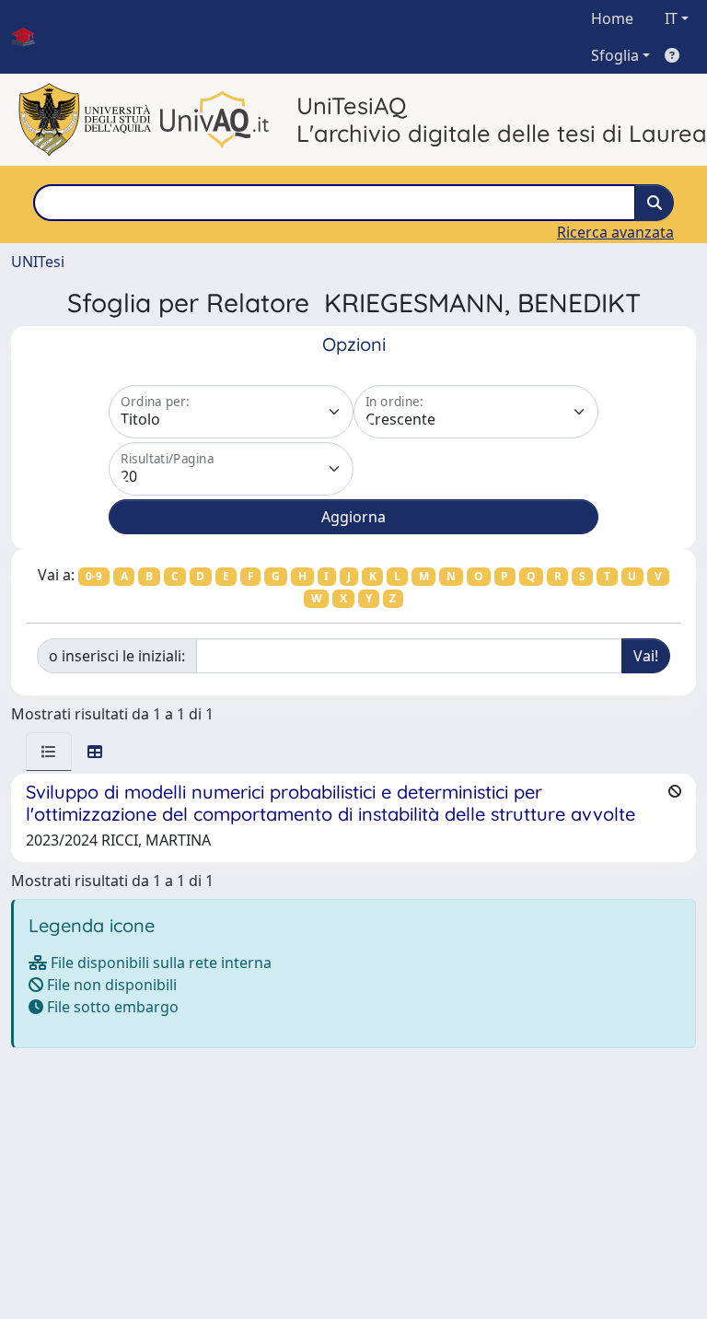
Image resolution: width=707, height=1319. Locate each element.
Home (612, 18)
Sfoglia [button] (615, 55)
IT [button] (671, 18)
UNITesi (37, 261)
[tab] (49, 751)
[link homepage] (30, 37)
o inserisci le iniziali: (117, 656)
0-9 (94, 576)
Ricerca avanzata (615, 232)
